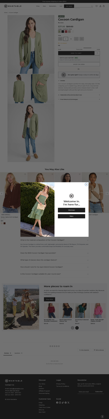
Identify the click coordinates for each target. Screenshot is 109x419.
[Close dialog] (86, 184)
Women (71, 210)
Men (71, 216)
